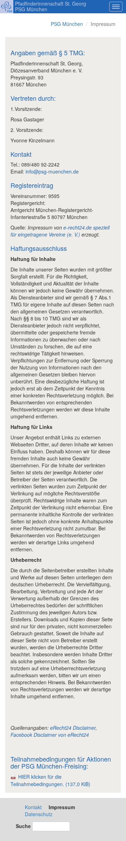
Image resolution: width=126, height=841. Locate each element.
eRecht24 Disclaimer (73, 727)
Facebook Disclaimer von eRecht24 (49, 734)
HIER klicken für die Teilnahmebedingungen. (50, 780)
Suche (23, 825)
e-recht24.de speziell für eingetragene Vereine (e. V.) (60, 231)
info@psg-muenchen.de (52, 171)
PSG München (67, 23)
